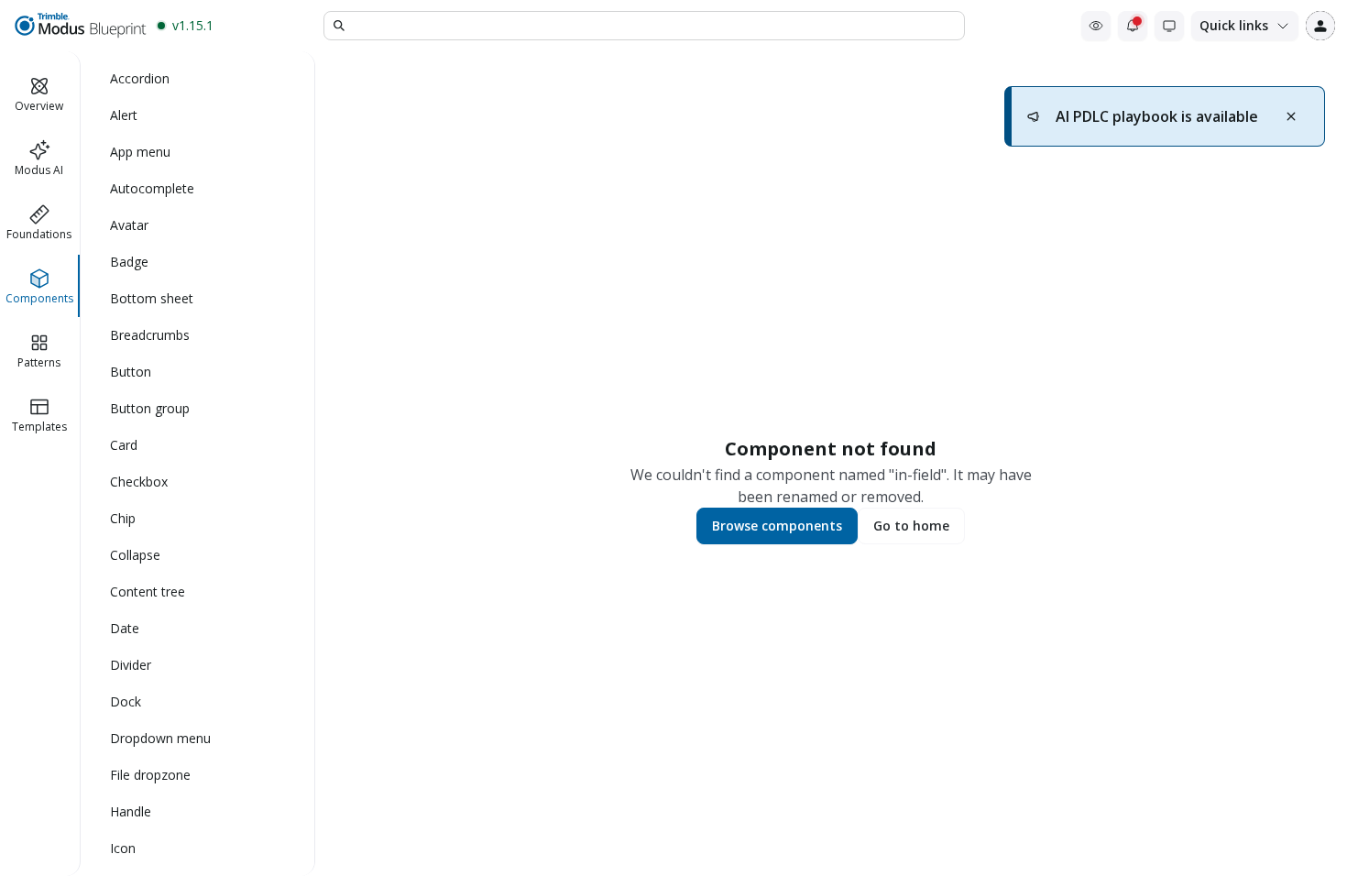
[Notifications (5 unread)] (1132, 25)
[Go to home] (79, 25)
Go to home (911, 525)
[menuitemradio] (198, 78)
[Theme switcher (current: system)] (1169, 25)
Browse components (777, 525)
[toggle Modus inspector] (1096, 25)
